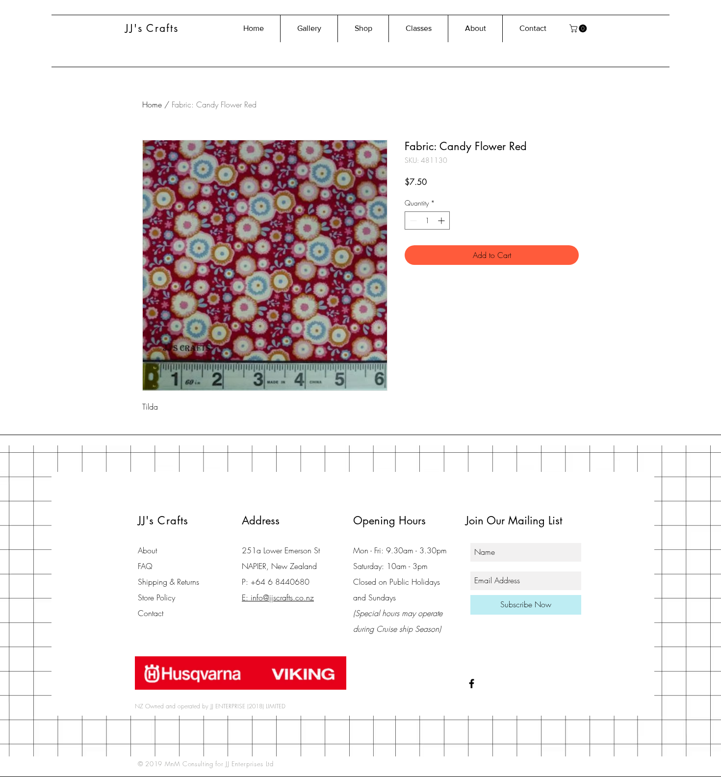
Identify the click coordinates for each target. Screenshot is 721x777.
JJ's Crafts (152, 28)
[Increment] (442, 220)
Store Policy (156, 597)
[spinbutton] (427, 220)
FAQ (145, 566)
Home (152, 104)
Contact (150, 613)
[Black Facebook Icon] (471, 683)
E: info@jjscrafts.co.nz (278, 597)
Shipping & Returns (168, 581)
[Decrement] (412, 220)
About (147, 550)
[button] (579, 28)
